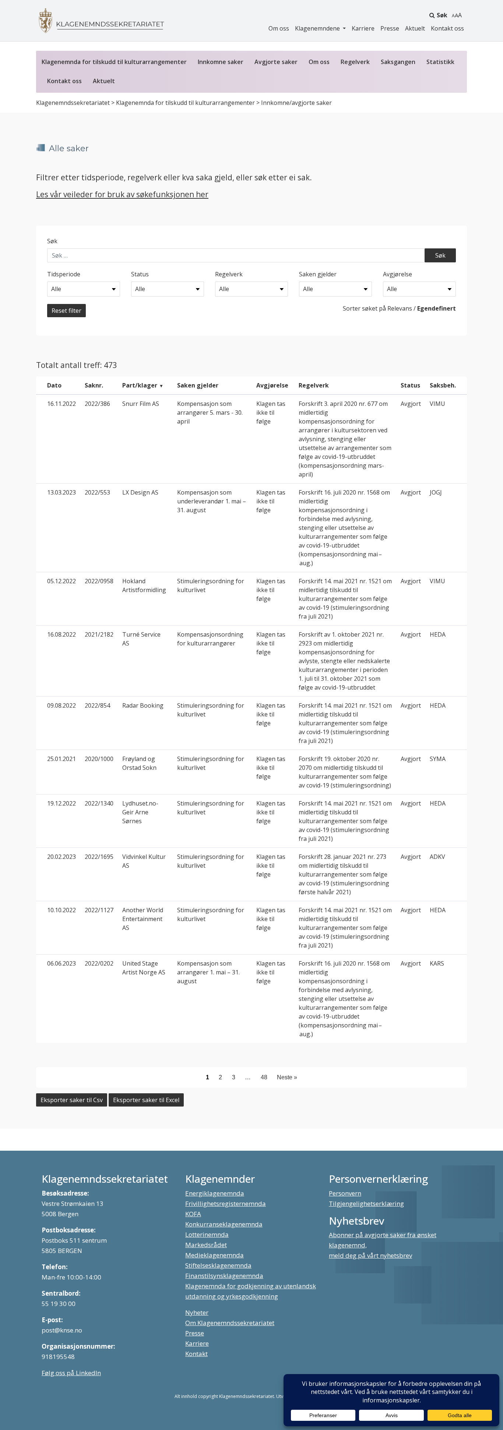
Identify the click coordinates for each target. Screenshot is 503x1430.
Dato (54, 385)
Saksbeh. (443, 385)
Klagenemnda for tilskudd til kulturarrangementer (114, 62)
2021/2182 (99, 634)
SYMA (438, 759)
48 (264, 1077)
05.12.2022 (61, 581)
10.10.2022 (61, 910)
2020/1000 (99, 759)
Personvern (345, 1193)
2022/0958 (99, 581)
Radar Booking (142, 705)
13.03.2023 (61, 492)
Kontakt (196, 1353)
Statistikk (440, 62)
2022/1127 (99, 910)
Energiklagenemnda (214, 1193)
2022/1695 (99, 857)
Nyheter (196, 1312)
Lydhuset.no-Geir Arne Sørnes (140, 812)
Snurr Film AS (140, 404)
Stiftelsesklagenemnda (218, 1265)
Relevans (399, 308)
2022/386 (97, 404)
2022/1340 (99, 803)
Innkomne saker (220, 62)
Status (140, 274)
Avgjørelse (397, 274)
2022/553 (97, 492)
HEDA (438, 634)
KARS (437, 963)
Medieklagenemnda (214, 1255)
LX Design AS (140, 492)
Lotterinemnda (207, 1234)
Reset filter (66, 311)
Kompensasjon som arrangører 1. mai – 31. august (208, 972)
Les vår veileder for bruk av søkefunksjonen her (122, 194)
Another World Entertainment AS (142, 919)
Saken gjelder (318, 274)
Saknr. (94, 385)
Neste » (287, 1077)
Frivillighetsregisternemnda (225, 1203)
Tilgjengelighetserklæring (366, 1203)
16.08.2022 (61, 634)
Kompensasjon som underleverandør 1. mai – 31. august (211, 501)
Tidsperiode (63, 274)
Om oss (278, 28)
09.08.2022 (61, 705)
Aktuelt (415, 28)
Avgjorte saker (276, 62)
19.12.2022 (61, 803)
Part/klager (139, 385)
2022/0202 (99, 963)
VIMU (437, 404)
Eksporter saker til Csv (72, 1100)
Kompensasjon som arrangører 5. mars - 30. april (210, 412)
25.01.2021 (61, 759)
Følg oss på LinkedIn (71, 1373)
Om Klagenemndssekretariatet (229, 1322)
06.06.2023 (61, 963)
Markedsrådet (206, 1244)
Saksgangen (398, 62)
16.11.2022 (61, 404)
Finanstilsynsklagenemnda (224, 1275)
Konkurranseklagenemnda (224, 1224)
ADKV (437, 857)
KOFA (193, 1214)
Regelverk (355, 62)
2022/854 (97, 705)
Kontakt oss (447, 28)
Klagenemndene (318, 28)
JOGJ (436, 492)
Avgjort (411, 404)
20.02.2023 (61, 857)
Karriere (363, 28)
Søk (442, 15)
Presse (389, 28)
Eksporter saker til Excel (146, 1100)
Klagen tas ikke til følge (270, 412)
